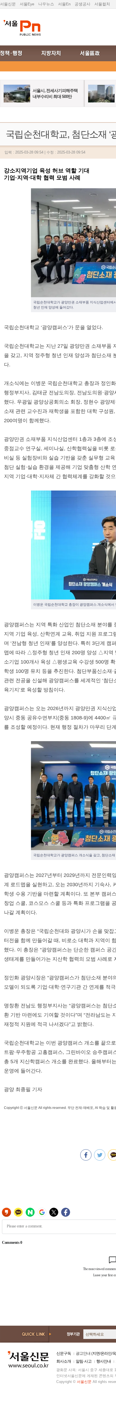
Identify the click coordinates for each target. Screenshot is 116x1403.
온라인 (106, 1353)
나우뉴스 (46, 4)
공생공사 (82, 4)
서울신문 (8, 4)
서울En (64, 4)
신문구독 (63, 1353)
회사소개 (63, 1361)
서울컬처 (102, 4)
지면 (96, 1353)
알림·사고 (84, 1361)
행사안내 (103, 1361)
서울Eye (27, 4)
